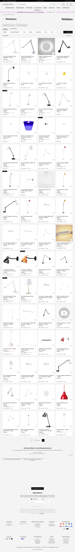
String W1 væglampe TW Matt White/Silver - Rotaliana (45, 243)
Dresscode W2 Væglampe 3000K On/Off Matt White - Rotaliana (27, 376)
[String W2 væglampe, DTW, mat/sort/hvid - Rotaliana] (64, 103)
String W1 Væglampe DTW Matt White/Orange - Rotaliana (45, 163)
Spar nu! (42, 12)
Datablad (6, 379)
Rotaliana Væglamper (21, 25)
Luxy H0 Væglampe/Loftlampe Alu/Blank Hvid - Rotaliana (27, 190)
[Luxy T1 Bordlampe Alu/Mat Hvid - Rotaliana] (28, 103)
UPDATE (50, 12)
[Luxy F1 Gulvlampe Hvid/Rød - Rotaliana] (64, 157)
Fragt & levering (37, 523)
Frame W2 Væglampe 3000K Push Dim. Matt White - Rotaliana (10, 243)
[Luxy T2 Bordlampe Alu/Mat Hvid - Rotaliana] (10, 397)
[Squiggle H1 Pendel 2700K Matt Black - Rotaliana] (46, 343)
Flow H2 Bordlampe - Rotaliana (9, 348)
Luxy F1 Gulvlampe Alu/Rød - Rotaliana (27, 217)
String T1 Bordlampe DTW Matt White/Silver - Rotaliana (9, 297)
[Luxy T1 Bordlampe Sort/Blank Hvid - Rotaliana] (10, 157)
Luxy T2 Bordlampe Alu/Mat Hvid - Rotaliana (10, 403)
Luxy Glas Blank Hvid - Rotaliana (45, 83)
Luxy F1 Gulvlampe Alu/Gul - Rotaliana (62, 190)
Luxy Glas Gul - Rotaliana (62, 83)
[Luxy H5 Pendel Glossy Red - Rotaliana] (64, 397)
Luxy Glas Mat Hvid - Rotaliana (27, 83)
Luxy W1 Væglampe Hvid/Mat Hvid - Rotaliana (28, 163)
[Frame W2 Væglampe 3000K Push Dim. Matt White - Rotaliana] (10, 237)
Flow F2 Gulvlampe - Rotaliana (63, 429)
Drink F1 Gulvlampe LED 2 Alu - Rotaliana (45, 190)
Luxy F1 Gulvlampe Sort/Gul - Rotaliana (63, 217)
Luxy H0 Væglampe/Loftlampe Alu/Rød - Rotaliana (63, 349)
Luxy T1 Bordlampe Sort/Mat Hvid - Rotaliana (46, 109)
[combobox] (34, 4)
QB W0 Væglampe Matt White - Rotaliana (45, 403)
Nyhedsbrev (51, 523)
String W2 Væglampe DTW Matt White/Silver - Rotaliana (27, 403)
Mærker (10, 14)
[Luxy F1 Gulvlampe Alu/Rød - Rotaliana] (28, 210)
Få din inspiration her (36, 488)
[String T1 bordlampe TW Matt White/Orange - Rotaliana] (64, 290)
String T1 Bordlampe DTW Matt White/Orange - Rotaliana (27, 57)
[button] (18, 53)
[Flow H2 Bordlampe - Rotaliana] (10, 343)
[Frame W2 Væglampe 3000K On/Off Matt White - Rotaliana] (46, 210)
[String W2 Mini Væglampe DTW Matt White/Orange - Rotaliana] (10, 423)
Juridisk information (37, 539)
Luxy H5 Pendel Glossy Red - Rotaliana (62, 403)
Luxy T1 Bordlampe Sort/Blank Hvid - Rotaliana (10, 163)
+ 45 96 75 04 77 (9, 523)
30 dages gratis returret (51, 524)
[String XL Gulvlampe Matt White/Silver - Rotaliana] (10, 317)
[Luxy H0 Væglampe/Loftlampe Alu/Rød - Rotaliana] (64, 343)
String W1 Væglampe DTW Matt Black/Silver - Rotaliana (45, 323)
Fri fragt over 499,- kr (52, 525)
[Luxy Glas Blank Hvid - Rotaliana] (46, 77)
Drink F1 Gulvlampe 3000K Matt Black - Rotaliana (27, 430)
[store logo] (7, 4)
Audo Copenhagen (66, 538)
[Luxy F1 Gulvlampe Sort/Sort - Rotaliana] (10, 77)
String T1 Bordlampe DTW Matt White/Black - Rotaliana (9, 57)
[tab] (5, 32)
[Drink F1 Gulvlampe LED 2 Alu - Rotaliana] (46, 183)
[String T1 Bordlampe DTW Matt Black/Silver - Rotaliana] (64, 263)
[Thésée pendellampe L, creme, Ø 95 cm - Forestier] (64, 317)
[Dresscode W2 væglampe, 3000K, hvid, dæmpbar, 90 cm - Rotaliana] (46, 290)
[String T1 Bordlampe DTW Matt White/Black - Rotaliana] (10, 50)
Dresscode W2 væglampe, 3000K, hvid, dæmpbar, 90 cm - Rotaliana (45, 297)
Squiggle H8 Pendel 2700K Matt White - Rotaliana (27, 349)
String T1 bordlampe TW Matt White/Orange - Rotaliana (63, 297)
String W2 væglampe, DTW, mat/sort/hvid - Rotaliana (62, 109)
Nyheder (58, 7)
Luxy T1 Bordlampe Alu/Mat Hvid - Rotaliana (28, 109)
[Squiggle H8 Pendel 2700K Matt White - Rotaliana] (28, 343)
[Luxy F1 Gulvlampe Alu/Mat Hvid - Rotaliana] (10, 103)
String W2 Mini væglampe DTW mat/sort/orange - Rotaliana (63, 57)
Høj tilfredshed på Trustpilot (11, 0)
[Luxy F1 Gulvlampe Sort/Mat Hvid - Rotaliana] (10, 183)
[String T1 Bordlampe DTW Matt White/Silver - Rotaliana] (10, 290)
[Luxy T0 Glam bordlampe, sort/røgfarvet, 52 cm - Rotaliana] (46, 423)
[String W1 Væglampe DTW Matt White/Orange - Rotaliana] (46, 157)
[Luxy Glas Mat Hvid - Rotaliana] (28, 77)
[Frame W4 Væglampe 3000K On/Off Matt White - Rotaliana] (28, 317)
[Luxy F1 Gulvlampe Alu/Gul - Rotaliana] (64, 183)
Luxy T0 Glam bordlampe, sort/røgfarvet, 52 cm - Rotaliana (45, 430)
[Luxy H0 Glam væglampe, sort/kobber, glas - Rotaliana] (28, 263)
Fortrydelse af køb (37, 526)
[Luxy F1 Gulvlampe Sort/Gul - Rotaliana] (64, 210)
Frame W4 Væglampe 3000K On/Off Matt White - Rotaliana (28, 323)
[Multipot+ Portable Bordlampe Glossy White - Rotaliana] (28, 130)
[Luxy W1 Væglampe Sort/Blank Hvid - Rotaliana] (64, 370)
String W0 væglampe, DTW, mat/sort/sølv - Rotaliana (44, 136)
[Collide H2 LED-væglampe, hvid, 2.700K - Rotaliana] (46, 50)
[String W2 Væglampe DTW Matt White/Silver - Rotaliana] (28, 397)
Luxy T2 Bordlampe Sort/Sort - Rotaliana (45, 270)
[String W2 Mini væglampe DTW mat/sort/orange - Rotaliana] (64, 50)
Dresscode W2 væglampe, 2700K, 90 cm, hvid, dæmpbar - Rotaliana (46, 376)
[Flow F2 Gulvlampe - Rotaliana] (64, 423)
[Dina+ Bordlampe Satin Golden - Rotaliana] (28, 290)
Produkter (5, 28)
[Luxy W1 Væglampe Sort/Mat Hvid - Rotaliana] (10, 210)
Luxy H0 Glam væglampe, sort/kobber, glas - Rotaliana (27, 270)
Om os (37, 538)
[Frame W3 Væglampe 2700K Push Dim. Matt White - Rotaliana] (28, 237)
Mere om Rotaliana (13, 28)
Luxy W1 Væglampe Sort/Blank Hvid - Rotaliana (64, 376)
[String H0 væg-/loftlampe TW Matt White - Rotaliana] (10, 130)
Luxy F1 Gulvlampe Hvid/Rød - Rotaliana (63, 163)
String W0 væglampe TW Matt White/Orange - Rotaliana (63, 136)
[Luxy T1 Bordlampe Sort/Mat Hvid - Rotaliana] (46, 103)
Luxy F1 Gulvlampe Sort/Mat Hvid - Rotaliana (10, 190)
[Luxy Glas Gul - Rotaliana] (64, 77)
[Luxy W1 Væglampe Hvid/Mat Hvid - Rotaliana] (28, 157)
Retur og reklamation (37, 524)
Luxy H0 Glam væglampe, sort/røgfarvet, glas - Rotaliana (9, 270)
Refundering (37, 525)
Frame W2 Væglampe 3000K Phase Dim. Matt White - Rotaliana (64, 243)
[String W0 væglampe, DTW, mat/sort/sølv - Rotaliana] (46, 130)
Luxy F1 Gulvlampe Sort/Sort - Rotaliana (9, 84)
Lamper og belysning (5, 14)
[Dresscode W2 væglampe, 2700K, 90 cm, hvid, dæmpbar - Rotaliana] (46, 370)
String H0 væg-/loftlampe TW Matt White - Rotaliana (10, 136)
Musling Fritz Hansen (66, 539)
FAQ (9, 525)
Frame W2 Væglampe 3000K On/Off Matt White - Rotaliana (46, 217)
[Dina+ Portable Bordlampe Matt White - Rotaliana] (10, 370)
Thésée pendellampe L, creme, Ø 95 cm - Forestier (64, 323)
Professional (37, 10)
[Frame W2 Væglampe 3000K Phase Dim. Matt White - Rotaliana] (64, 237)
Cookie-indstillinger (52, 539)
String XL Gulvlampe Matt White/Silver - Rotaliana (8, 323)
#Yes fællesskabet (51, 538)
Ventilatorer (29, 7)
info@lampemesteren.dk (9, 524)
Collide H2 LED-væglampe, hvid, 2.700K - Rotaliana (45, 57)
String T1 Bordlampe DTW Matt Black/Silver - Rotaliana (63, 270)
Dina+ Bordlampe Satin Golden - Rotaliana (27, 297)
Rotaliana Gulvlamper (8, 25)
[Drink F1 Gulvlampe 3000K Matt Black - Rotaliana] (28, 423)
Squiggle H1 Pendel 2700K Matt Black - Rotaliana (45, 349)
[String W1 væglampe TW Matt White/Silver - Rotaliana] (46, 237)
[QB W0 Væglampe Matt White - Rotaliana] (46, 397)
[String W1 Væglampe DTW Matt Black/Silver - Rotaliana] (46, 317)
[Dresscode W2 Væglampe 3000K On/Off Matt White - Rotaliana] (28, 370)
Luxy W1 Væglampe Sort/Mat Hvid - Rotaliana (10, 217)
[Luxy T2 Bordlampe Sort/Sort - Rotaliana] (46, 263)
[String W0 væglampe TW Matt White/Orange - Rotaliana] (64, 130)
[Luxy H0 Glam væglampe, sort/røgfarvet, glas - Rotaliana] (10, 263)
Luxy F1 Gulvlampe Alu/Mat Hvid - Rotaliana (10, 109)
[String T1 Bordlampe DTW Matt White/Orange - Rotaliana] (28, 50)
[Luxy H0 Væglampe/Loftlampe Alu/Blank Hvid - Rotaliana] (28, 183)
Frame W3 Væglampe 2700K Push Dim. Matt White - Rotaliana (28, 243)
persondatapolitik (41, 513)
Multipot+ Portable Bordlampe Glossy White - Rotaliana (27, 136)
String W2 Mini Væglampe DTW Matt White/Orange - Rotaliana (10, 430)
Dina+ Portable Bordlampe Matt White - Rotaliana (9, 376)
